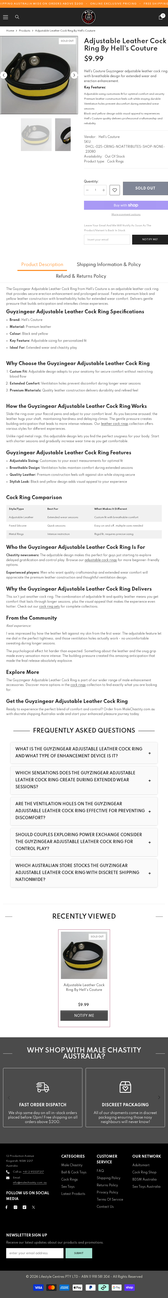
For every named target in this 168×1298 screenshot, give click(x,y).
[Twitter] (33, 1207)
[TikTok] (24, 1207)
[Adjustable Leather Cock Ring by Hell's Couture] (84, 955)
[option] (39, 75)
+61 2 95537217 (33, 1172)
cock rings (78, 685)
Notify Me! (150, 239)
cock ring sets (49, 606)
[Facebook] (6, 1207)
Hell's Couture (109, 137)
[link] (115, 190)
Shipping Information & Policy (109, 265)
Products (24, 30)
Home (10, 30)
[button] (3, 75)
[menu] (5, 17)
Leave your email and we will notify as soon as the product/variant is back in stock (117, 228)
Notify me (84, 1016)
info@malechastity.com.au (30, 1182)
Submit (79, 1253)
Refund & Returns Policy (81, 276)
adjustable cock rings (101, 560)
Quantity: (91, 181)
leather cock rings (114, 424)
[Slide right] (159, 1098)
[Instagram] (15, 1207)
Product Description (42, 265)
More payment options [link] (126, 214)
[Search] (17, 17)
